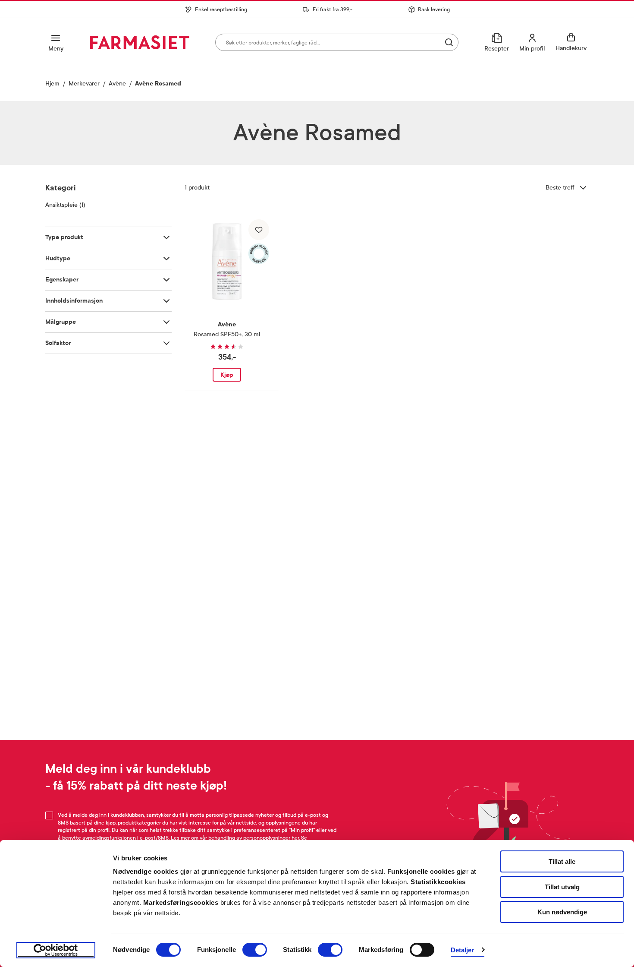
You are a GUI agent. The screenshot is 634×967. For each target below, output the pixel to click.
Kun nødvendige (562, 912)
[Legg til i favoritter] (258, 229)
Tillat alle (562, 861)
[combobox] (336, 42)
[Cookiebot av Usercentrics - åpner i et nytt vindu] (56, 950)
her (295, 838)
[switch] (254, 950)
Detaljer (462, 950)
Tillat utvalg (562, 887)
